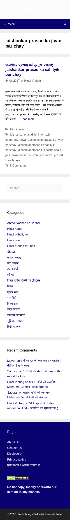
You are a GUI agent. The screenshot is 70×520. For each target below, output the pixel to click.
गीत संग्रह (12, 263)
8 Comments (18, 165)
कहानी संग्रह (14, 257)
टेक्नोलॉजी (12, 269)
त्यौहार (10, 274)
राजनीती (11, 298)
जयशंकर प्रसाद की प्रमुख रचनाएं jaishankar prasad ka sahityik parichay (32, 70)
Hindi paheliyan (17, 234)
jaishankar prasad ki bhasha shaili (39, 149)
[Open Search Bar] (65, 24)
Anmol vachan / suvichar (23, 223)
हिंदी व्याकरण (14, 326)
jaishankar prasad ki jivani (22, 155)
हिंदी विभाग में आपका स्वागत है (23, 465)
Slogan (11, 251)
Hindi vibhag (35, 9)
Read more (27, 119)
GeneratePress (53, 514)
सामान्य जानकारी (16, 315)
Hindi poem (14, 240)
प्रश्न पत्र (12, 292)
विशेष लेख (12, 303)
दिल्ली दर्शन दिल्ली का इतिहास (23, 280)
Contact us (14, 448)
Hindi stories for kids (21, 246)
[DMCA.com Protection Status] (18, 479)
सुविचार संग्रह (14, 321)
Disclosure (14, 453)
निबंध (10, 286)
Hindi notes (17, 129)
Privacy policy (16, 459)
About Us (13, 442)
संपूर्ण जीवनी (13, 309)
